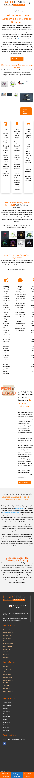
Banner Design (6, 641)
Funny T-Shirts (6, 683)
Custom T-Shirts (6, 694)
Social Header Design (8, 644)
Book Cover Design (7, 677)
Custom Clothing (6, 688)
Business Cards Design (8, 691)
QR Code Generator (7, 652)
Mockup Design (6, 649)
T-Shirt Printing (6, 686)
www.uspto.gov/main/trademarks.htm (10, 513)
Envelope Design (7, 638)
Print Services (6, 655)
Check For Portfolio (26, 111)
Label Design (6, 666)
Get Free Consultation (17, 59)
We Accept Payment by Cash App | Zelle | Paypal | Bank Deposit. (15, 614)
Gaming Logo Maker (7, 646)
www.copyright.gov (19, 508)
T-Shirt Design (6, 672)
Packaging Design (7, 669)
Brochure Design (7, 675)
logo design (18, 39)
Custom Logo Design (7, 630)
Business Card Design (8, 633)
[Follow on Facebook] (4, 743)
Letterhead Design (7, 635)
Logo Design (6, 658)
